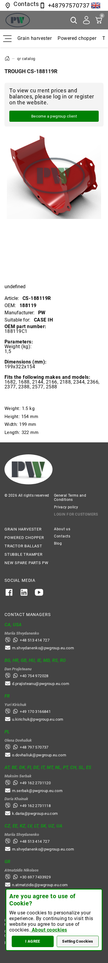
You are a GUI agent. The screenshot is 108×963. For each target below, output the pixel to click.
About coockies (48, 930)
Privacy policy (66, 507)
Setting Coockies (77, 941)
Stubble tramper (23, 554)
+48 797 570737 (34, 747)
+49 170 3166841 (35, 711)
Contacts (62, 536)
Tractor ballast (23, 546)
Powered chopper (77, 38)
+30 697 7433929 (35, 877)
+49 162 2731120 (35, 783)
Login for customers (76, 514)
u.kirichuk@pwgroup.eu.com (37, 719)
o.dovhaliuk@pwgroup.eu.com (39, 755)
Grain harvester (34, 38)
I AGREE (32, 941)
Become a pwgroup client (54, 116)
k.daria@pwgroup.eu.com (35, 813)
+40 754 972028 (34, 676)
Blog (58, 543)
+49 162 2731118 (35, 805)
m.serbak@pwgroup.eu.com (37, 790)
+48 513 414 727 (35, 640)
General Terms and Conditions (70, 497)
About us (62, 529)
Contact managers (27, 614)
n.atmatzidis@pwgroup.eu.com (40, 885)
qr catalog (26, 58)
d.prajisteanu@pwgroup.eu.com (40, 683)
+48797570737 (69, 5)
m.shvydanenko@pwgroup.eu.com (43, 648)
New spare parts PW (26, 563)
